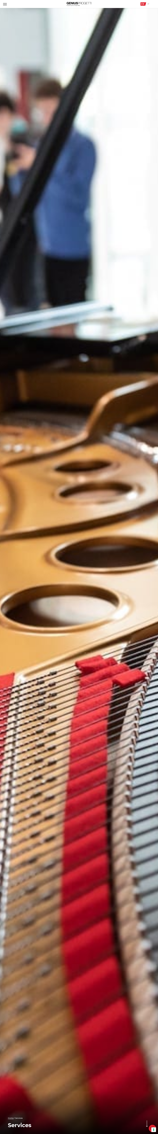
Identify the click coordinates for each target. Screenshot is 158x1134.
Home (11, 1118)
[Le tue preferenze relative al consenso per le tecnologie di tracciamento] (153, 1129)
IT (148, 4)
